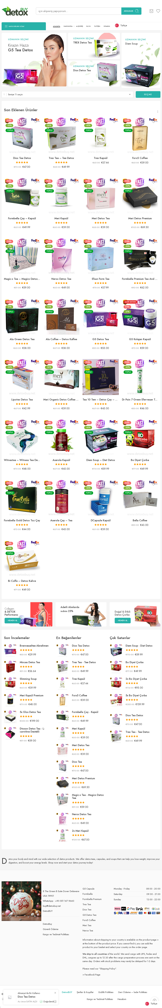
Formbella (88, 894)
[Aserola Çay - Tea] (61, 498)
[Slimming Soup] (10, 683)
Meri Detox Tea (101, 218)
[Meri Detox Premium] (140, 196)
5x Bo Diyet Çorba (136, 695)
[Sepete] (151, 11)
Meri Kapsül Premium (31, 695)
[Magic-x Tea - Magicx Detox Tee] (22, 256)
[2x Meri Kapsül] (62, 835)
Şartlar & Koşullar (85, 992)
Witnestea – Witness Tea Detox (22, 460)
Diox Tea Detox (22, 158)
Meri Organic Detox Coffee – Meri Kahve (61, 399)
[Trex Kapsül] (101, 135)
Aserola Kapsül (61, 460)
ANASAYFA (56, 26)
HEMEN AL (12, 620)
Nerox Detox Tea (61, 279)
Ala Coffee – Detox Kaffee (61, 339)
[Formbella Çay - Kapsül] (22, 196)
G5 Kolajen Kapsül (140, 339)
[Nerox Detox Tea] (61, 256)
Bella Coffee (140, 520)
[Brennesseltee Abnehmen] (10, 650)
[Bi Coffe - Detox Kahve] (22, 558)
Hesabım (122, 999)
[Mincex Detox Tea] (10, 667)
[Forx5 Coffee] (140, 135)
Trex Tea (87, 904)
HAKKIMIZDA (68, 26)
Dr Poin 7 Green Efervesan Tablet (140, 399)
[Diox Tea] (62, 766)
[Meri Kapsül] (61, 196)
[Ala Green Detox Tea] (22, 317)
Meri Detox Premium (140, 218)
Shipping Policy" (108, 968)
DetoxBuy (47, 924)
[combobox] (67, 94)
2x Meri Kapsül (80, 830)
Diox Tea (77, 761)
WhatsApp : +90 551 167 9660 (58, 900)
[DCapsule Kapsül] (101, 498)
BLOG (88, 26)
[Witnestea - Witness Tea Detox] (22, 437)
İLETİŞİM (97, 26)
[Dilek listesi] (35, 122)
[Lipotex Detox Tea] (22, 377)
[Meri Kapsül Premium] (10, 700)
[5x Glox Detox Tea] (10, 716)
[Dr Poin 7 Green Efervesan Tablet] (140, 377)
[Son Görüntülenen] (154, 1000)
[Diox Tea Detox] (22, 135)
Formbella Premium (92, 899)
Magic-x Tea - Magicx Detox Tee (88, 796)
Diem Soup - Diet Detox (139, 645)
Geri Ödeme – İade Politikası (132, 992)
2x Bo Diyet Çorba (136, 678)
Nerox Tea (88, 930)
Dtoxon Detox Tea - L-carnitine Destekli (32, 730)
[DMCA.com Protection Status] (9, 998)
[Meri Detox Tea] (101, 196)
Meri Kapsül (61, 218)
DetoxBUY (48, 911)
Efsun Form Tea (100, 279)
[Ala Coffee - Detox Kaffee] (61, 317)
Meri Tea (87, 925)
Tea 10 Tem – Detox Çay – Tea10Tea (101, 399)
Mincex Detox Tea (30, 662)
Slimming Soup (28, 678)
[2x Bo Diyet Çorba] (116, 683)
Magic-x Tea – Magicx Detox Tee (22, 279)
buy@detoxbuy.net (52, 906)
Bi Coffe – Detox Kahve (22, 581)
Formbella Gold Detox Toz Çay (22, 520)
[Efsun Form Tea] (101, 256)
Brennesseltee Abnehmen (34, 645)
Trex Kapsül (100, 158)
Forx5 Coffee (140, 158)
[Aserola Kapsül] (61, 437)
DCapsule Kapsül (101, 520)
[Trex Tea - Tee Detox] (61, 135)
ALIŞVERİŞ (79, 26)
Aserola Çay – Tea (61, 520)
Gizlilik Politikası (105, 992)
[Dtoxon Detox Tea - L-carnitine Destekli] (10, 733)
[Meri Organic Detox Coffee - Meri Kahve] (61, 377)
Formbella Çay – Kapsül (22, 218)
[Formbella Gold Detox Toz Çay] (22, 498)
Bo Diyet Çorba (140, 460)
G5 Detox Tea (100, 339)
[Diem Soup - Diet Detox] (101, 437)
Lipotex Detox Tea (22, 399)
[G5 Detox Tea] (101, 317)
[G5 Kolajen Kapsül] (140, 317)
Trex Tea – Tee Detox (61, 158)
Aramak (128, 10)
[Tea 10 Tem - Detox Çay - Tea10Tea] (101, 377)
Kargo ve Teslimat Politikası (56, 934)
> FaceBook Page (91, 974)
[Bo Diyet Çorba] (140, 437)
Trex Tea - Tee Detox (84, 662)
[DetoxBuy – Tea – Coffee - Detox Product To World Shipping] (15, 11)
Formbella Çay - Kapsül (85, 712)
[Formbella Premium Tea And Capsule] (140, 256)
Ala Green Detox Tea (22, 339)
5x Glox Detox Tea (30, 712)
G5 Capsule (88, 888)
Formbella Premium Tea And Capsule (140, 279)
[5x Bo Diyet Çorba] (116, 700)
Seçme (148, 94)
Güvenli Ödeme (50, 929)
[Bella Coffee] (140, 498)
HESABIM (107, 26)
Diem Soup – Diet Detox (100, 460)
